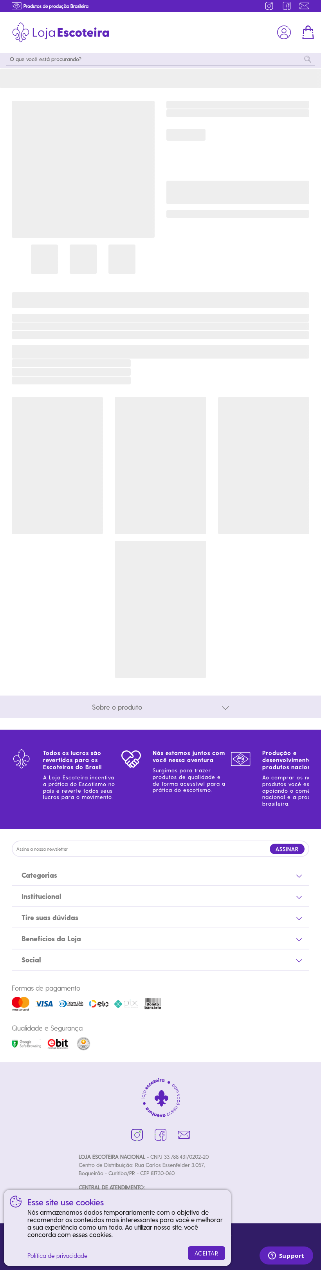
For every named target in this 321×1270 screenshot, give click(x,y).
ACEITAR (207, 1253)
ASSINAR (287, 849)
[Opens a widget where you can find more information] (286, 1256)
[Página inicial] (61, 32)
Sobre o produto (117, 707)
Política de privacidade (57, 1255)
